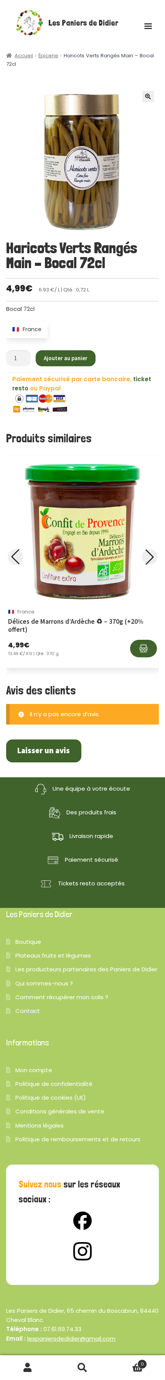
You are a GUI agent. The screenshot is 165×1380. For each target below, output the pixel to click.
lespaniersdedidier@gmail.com (71, 1339)
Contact (27, 1011)
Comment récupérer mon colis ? (61, 997)
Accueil (24, 55)
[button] (148, 96)
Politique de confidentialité (53, 1084)
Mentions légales (39, 1125)
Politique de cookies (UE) (50, 1098)
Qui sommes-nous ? (44, 983)
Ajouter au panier (65, 358)
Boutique (28, 942)
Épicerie (48, 55)
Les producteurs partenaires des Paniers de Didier (86, 969)
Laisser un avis (43, 751)
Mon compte (33, 1070)
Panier (127, 1361)
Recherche (82, 1368)
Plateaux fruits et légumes (53, 955)
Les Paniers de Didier (83, 23)
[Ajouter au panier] (143, 648)
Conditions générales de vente (59, 1111)
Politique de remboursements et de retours (77, 1139)
